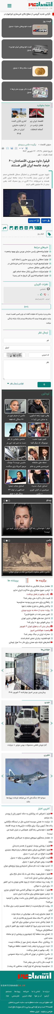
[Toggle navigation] (6, 5)
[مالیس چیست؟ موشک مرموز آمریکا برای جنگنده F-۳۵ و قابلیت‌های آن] (15, 453)
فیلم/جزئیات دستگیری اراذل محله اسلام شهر (30, 271)
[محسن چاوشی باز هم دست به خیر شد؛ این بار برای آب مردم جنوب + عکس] (15, 430)
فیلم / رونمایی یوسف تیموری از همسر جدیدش (31, 532)
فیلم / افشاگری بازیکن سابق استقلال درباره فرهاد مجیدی (27, 850)
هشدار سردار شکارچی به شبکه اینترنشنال (33, 586)
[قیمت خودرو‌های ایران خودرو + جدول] (40, 50)
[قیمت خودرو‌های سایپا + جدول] (40, 30)
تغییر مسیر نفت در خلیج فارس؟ (37, 614)
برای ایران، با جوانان (42, 886)
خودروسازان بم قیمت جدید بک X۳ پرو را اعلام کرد (27, 745)
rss (7, 996)
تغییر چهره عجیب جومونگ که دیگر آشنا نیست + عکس (39, 443)
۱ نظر (40, 155)
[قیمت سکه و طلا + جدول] (40, 71)
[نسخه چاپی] (3, 148)
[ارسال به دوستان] (7, 148)
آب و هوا (38, 996)
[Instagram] (26, 228)
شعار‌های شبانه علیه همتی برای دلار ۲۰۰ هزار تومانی (29, 642)
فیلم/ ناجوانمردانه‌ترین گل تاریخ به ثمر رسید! (30, 275)
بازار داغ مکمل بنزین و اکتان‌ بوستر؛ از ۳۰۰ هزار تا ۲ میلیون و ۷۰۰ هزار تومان (25, 694)
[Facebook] (16, 228)
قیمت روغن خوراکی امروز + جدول (36, 862)
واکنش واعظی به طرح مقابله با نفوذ (35, 606)
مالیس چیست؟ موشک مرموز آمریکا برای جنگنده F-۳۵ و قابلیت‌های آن (16, 466)
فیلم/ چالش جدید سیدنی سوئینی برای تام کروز (31, 922)
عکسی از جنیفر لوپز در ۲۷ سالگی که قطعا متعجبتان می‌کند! (16, 419)
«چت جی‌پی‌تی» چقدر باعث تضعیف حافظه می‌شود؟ (29, 946)
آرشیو (46, 996)
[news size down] (16, 148)
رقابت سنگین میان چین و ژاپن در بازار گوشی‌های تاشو (25, 799)
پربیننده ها (13, 581)
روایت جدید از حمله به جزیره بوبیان (35, 610)
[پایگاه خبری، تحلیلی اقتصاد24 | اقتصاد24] (35, 4)
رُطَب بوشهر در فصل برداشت (38, 594)
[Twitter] (11, 228)
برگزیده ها (41, 581)
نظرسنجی (15, 996)
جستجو (9, 991)
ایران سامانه (34, 1011)
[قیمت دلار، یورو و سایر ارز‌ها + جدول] (40, 92)
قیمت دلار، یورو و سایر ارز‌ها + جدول (20, 91)
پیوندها (17, 991)
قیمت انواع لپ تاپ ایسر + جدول (36, 854)
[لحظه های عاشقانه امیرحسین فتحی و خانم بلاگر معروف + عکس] (38, 453)
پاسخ (26, 306)
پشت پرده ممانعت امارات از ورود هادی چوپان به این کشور (26, 882)
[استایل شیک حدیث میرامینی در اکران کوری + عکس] (38, 477)
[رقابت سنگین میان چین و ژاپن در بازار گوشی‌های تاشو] (27, 777)
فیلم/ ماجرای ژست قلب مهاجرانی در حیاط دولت (30, 914)
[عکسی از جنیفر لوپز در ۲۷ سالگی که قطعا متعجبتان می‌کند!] (15, 406)
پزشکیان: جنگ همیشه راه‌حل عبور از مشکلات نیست (29, 942)
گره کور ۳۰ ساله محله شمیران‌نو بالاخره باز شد (31, 918)
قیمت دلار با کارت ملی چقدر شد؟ (37, 598)
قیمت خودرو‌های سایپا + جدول (20, 26)
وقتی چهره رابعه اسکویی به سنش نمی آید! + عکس (39, 419)
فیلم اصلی (40, 228)
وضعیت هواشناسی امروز (40, 630)
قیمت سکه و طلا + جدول (22, 68)
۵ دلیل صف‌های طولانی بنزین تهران (35, 618)
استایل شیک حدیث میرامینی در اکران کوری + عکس (39, 489)
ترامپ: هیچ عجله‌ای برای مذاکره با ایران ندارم (32, 590)
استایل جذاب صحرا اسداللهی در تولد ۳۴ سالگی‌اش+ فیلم (16, 489)
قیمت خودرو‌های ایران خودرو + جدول (20, 48)
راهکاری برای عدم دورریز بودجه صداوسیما (33, 602)
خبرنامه (26, 991)
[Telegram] (21, 228)
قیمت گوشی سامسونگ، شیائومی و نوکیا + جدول (30, 858)
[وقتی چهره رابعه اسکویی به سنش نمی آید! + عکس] (38, 406)
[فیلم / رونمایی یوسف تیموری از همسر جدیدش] (27, 519)
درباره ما (46, 991)
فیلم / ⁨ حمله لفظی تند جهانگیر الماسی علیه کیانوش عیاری (27, 890)
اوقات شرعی (27, 996)
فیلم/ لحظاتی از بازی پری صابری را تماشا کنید (30, 259)
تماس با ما (36, 991)
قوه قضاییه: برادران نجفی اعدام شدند (35, 638)
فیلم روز (41, 234)
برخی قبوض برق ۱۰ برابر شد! (38, 622)
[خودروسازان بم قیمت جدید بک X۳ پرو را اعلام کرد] (27, 724)
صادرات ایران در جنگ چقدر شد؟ (37, 634)
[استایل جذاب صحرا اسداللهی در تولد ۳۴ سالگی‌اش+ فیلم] (15, 477)
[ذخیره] (12, 148)
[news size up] (27, 148)
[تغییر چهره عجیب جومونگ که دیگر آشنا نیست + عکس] (38, 430)
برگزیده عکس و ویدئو (27, 145)
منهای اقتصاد (45, 145)
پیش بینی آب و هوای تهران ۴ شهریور (35, 626)
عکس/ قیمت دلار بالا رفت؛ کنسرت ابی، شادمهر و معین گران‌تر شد (28, 570)
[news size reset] (21, 148)
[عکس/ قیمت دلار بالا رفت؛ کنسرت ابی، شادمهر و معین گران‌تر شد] (27, 559)
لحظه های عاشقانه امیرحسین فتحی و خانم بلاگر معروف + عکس (39, 466)
